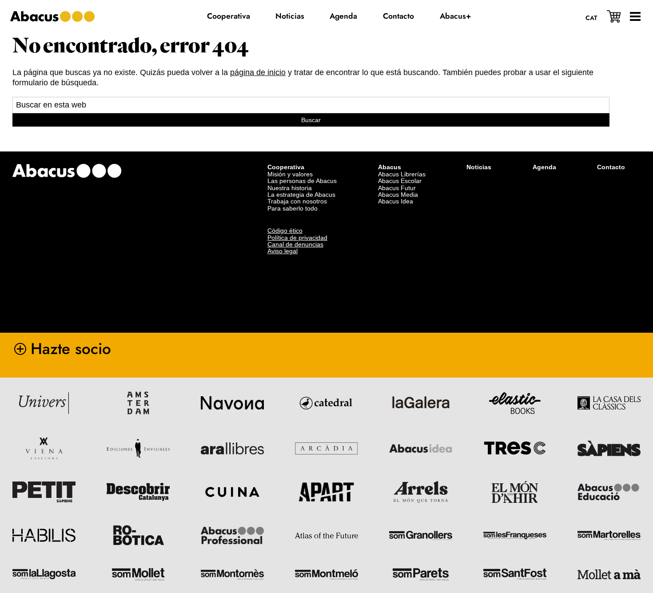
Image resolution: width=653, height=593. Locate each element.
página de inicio (258, 72)
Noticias (478, 167)
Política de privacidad (297, 237)
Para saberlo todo (292, 208)
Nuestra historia (289, 187)
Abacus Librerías (402, 174)
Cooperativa (285, 167)
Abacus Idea (395, 201)
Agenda (544, 167)
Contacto (611, 167)
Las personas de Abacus (302, 180)
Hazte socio (71, 349)
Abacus (389, 167)
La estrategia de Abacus (301, 194)
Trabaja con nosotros (297, 201)
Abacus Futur (397, 187)
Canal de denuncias (295, 244)
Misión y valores (290, 174)
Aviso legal (282, 251)
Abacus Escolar (400, 180)
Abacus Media (398, 194)
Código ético (285, 230)
